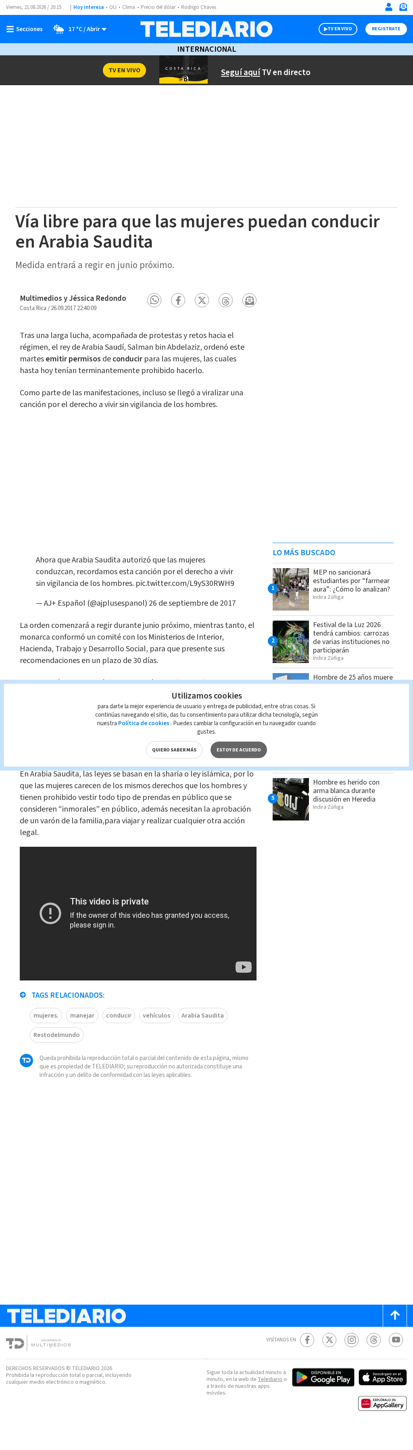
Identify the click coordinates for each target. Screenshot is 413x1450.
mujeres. (45, 1015)
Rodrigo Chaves (198, 7)
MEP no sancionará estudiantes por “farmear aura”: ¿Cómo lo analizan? (351, 580)
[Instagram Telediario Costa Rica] (351, 1340)
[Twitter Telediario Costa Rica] (329, 1340)
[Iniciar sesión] (389, 7)
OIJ (113, 7)
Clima (128, 7)
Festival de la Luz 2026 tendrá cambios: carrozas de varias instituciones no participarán (351, 637)
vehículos (156, 1015)
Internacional (206, 49)
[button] (154, 300)
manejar (82, 1015)
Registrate (386, 28)
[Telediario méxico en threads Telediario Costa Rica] (374, 1340)
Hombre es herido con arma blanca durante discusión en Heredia (346, 790)
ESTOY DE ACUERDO (239, 749)
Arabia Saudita (202, 1015)
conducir (118, 1015)
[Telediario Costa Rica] (206, 29)
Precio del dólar (158, 7)
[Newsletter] (403, 8)
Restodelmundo (56, 1034)
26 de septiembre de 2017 (192, 603)
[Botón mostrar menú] (26, 29)
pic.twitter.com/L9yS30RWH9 (185, 583)
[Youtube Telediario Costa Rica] (396, 1340)
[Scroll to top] (395, 1316)
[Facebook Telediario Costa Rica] (307, 1340)
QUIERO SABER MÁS (174, 749)
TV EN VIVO (339, 28)
